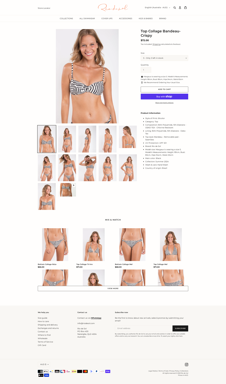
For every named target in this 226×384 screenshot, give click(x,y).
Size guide (42, 318)
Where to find (44, 335)
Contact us (43, 331)
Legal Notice (152, 371)
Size (142, 53)
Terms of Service (45, 342)
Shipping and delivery (48, 325)
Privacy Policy (174, 371)
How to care (43, 321)
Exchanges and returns (48, 328)
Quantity (145, 65)
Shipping (156, 44)
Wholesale (42, 338)
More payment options (164, 103)
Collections (184, 371)
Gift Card (42, 345)
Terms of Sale (163, 371)
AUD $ (43, 364)
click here (179, 336)
